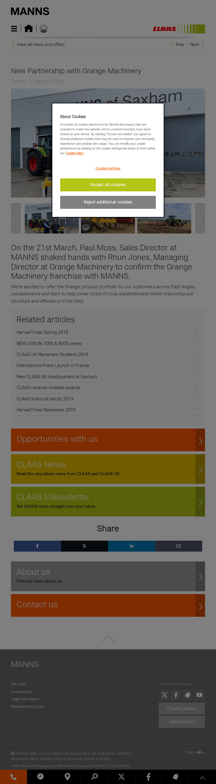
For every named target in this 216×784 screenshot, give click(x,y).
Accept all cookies (108, 184)
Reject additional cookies (108, 202)
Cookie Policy (75, 153)
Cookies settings (108, 168)
